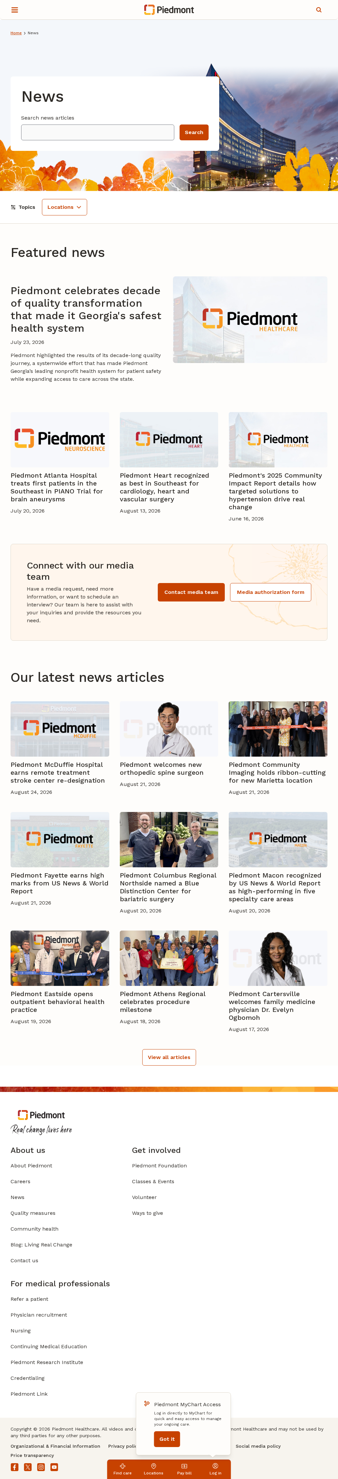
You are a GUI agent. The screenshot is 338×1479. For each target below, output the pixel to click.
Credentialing (28, 1378)
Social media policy (258, 1446)
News (17, 1197)
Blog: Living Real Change (41, 1245)
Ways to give (147, 1213)
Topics (26, 207)
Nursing (21, 1330)
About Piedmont (31, 1165)
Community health (34, 1229)
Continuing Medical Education (49, 1346)
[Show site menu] (14, 10)
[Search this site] (318, 10)
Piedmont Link (29, 1394)
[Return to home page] (169, 10)
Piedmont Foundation (159, 1165)
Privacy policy (124, 1446)
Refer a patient (29, 1299)
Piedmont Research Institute (47, 1362)
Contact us (24, 1260)
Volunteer (144, 1197)
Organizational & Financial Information (55, 1446)
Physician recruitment (39, 1315)
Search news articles (47, 118)
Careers (20, 1181)
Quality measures (33, 1213)
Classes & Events (153, 1181)
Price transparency (32, 1455)
